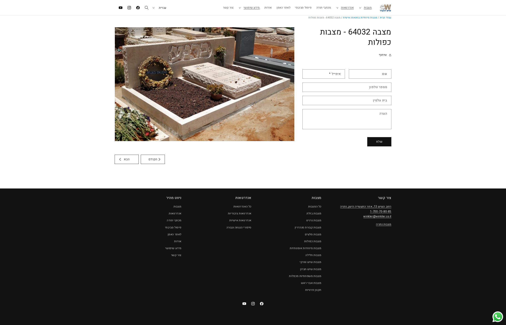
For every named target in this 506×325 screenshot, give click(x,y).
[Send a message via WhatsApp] (498, 317)
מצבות (368, 8)
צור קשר (176, 255)
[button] (365, 8)
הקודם (152, 159)
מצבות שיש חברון (310, 269)
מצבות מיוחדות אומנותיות (305, 248)
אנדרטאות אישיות (240, 220)
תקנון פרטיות (313, 290)
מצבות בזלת (314, 213)
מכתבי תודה (174, 220)
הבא (127, 159)
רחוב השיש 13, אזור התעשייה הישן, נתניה (365, 206)
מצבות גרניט (313, 220)
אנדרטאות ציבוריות (239, 213)
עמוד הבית (385, 17)
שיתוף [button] (383, 55)
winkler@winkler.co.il (377, 216)
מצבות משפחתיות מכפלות (305, 276)
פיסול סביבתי (173, 227)
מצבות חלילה (313, 255)
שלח (379, 141)
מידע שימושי (252, 8)
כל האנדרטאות (242, 206)
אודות (177, 241)
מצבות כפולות (312, 241)
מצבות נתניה (383, 224)
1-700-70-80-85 (380, 211)
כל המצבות (314, 206)
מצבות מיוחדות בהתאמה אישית (360, 17)
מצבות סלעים (313, 234)
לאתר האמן (174, 234)
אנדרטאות (347, 8)
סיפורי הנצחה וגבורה (239, 227)
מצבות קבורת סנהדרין (308, 227)
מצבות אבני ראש (311, 283)
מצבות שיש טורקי (310, 262)
